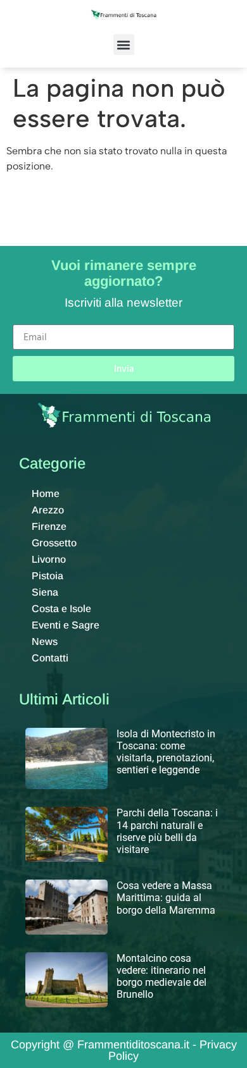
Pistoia (47, 575)
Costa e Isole (61, 608)
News (45, 641)
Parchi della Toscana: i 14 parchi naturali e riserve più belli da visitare (167, 831)
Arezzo (48, 510)
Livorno (49, 559)
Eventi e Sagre (65, 625)
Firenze (49, 526)
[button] (123, 44)
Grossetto (54, 542)
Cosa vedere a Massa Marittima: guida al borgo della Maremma (166, 898)
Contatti (50, 658)
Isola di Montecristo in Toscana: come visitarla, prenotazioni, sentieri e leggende (166, 752)
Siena (45, 592)
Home (46, 493)
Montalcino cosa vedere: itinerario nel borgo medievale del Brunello (161, 976)
